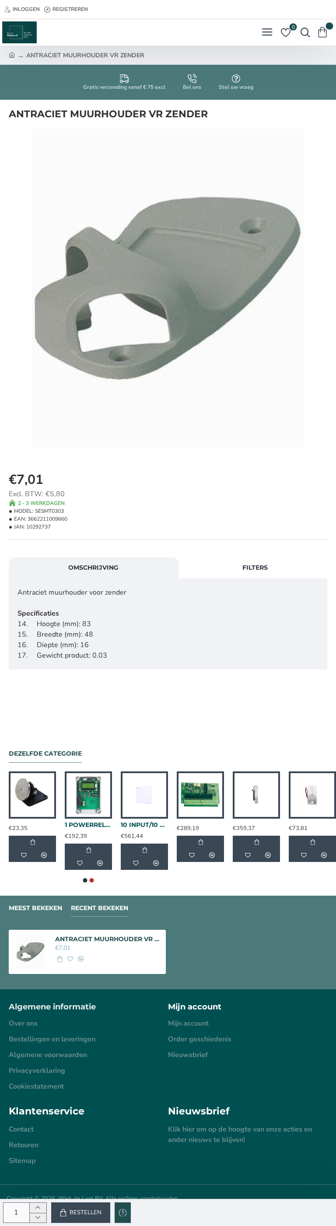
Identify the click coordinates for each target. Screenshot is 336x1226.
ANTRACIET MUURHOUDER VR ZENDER (108, 939)
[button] (80, 1212)
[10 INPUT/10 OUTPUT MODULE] (144, 795)
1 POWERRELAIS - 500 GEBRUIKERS (88, 825)
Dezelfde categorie (45, 753)
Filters (255, 567)
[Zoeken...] (303, 32)
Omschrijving (93, 567)
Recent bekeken (99, 908)
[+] (37, 1208)
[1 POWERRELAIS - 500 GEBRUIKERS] (88, 795)
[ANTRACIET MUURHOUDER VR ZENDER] (30, 951)
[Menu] (267, 32)
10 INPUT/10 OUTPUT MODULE (144, 825)
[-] (37, 1218)
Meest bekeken (35, 908)
